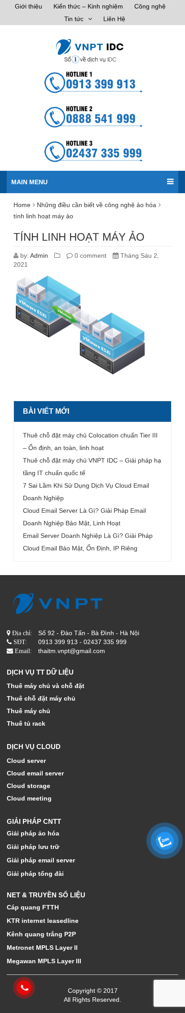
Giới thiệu (28, 6)
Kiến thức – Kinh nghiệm (88, 6)
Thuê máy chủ (28, 710)
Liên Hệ (114, 18)
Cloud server (26, 760)
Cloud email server (35, 773)
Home (22, 204)
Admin (39, 255)
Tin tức (74, 18)
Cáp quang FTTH (33, 907)
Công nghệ (150, 6)
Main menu (29, 182)
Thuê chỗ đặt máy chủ (41, 698)
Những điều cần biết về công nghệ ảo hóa (96, 204)
